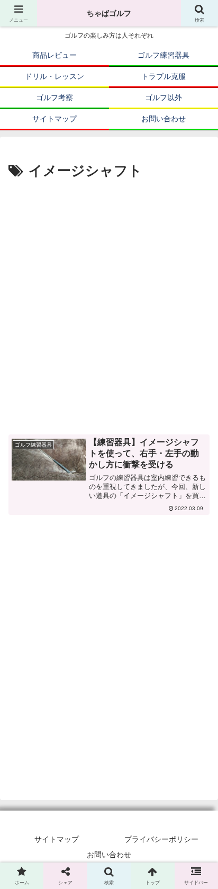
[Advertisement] (109, 298)
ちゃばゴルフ (109, 13)
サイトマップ (56, 839)
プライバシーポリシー (161, 839)
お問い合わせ (109, 854)
